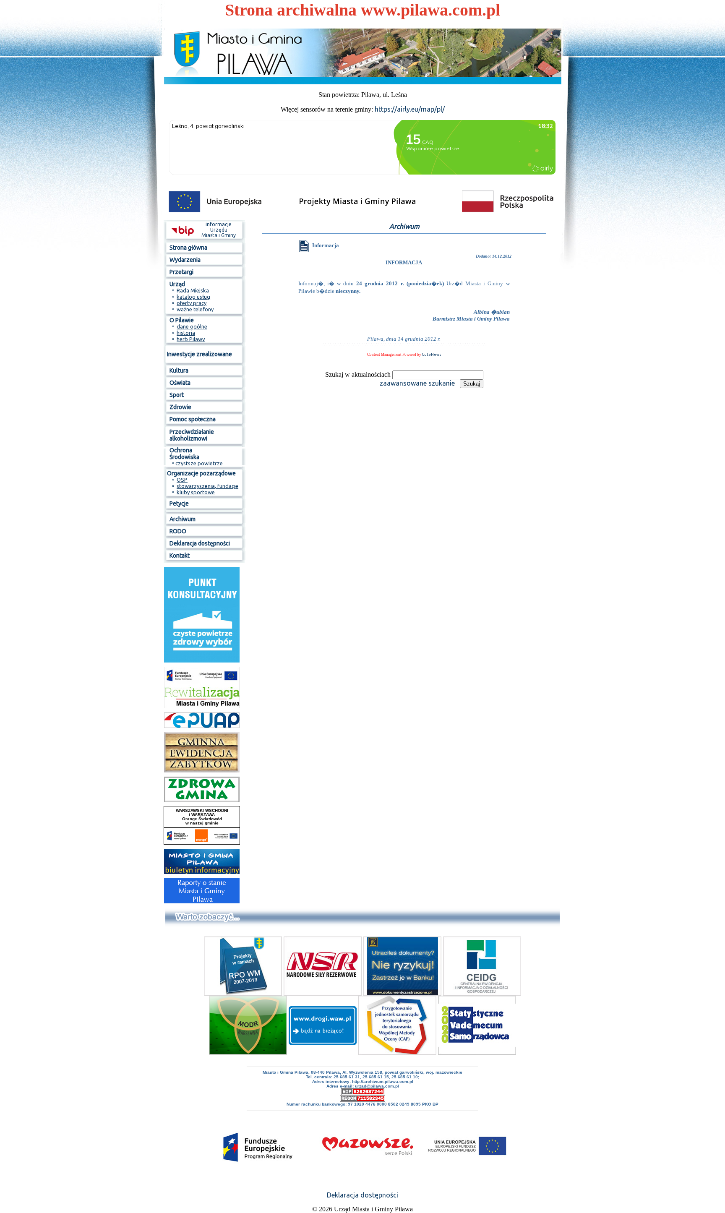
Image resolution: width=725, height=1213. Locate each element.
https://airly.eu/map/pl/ (410, 109)
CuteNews (431, 354)
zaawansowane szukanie (417, 383)
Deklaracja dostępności (362, 1195)
